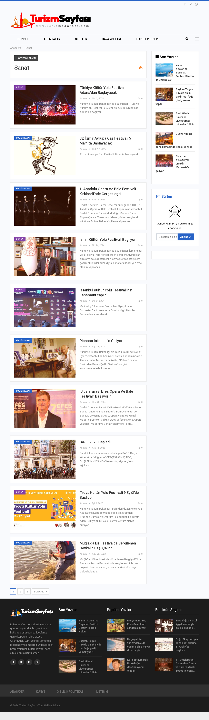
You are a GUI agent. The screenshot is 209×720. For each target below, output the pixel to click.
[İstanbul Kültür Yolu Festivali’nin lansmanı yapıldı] (45, 307)
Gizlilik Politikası (70, 691)
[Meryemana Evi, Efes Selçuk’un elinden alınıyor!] (116, 625)
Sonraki (39, 591)
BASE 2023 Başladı (95, 442)
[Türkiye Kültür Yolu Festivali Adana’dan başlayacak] (45, 104)
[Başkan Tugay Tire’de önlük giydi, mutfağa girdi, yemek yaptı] (164, 94)
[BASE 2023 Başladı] (45, 459)
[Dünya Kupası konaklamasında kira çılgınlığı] (164, 138)
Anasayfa (17, 691)
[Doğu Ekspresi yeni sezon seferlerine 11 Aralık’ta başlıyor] (164, 644)
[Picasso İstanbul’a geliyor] (45, 358)
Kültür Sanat (23, 138)
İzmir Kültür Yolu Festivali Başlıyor (108, 239)
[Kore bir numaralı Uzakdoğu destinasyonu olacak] (116, 664)
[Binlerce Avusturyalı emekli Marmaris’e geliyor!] (164, 161)
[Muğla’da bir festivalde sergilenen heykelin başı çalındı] (45, 560)
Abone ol (185, 236)
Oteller (81, 39)
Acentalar (52, 39)
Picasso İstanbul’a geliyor (101, 341)
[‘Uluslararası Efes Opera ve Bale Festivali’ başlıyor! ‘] (45, 408)
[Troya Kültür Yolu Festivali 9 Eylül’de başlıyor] (45, 509)
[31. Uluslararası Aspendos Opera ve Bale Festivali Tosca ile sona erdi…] (164, 664)
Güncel (23, 39)
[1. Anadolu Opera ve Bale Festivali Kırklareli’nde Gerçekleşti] (45, 206)
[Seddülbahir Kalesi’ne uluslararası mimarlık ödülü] (164, 118)
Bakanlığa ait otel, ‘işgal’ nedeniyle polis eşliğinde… (186, 624)
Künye (40, 691)
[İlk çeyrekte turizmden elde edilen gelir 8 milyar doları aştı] (116, 644)
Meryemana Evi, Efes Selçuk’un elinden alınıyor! (136, 624)
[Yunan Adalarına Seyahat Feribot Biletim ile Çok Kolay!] (164, 70)
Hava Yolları (111, 39)
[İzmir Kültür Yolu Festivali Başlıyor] (45, 256)
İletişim (102, 691)
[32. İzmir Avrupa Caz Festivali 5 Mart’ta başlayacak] (45, 155)
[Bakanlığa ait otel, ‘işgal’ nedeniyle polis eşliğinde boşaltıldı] (164, 625)
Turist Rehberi (147, 39)
